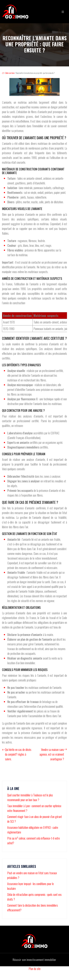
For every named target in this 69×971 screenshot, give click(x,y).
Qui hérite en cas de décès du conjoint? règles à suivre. (18, 754)
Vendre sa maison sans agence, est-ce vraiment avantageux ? (52, 754)
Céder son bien (9, 73)
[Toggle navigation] (62, 11)
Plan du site (35, 968)
